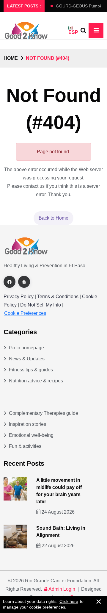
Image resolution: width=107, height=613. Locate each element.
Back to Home (53, 218)
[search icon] (83, 30)
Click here (68, 601)
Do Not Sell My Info (41, 304)
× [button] (99, 601)
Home (11, 58)
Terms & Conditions (57, 296)
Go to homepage (26, 347)
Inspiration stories (27, 424)
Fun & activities (25, 446)
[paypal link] (24, 282)
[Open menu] (96, 30)
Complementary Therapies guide (43, 413)
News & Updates (27, 358)
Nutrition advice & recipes (36, 380)
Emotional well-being (31, 435)
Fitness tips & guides (31, 369)
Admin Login (61, 589)
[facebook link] (9, 282)
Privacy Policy (19, 296)
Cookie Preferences (25, 313)
